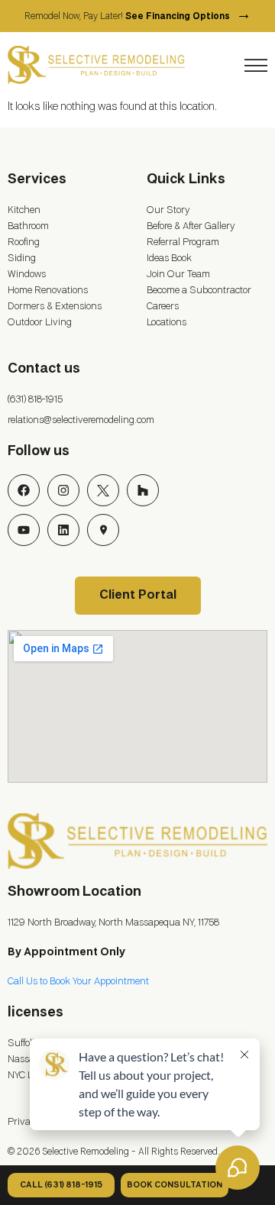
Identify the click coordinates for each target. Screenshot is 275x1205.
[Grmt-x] (103, 490)
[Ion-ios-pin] (103, 530)
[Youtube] (24, 530)
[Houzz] (143, 490)
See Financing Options (188, 16)
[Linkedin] (63, 530)
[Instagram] (63, 490)
